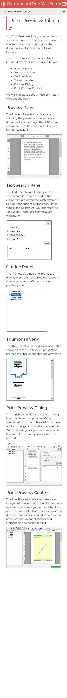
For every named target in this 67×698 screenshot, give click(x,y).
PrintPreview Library (17, 11)
